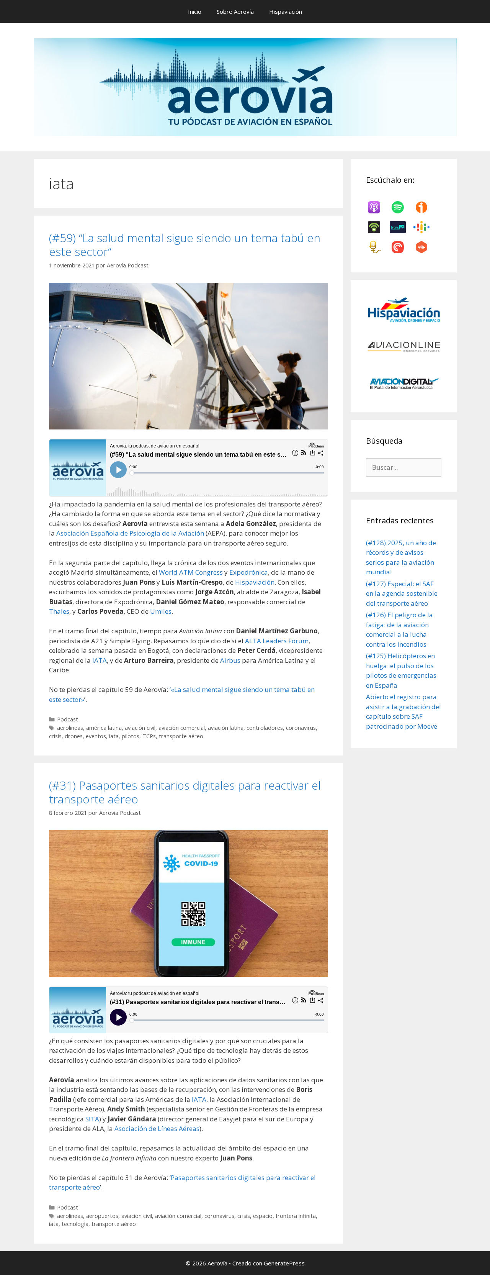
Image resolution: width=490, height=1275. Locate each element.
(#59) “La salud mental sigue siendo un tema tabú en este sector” (184, 244)
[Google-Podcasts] (425, 227)
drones (74, 736)
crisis (55, 736)
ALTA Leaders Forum (277, 640)
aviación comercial (181, 727)
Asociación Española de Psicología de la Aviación (130, 533)
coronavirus (301, 727)
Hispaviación (285, 11)
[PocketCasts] (401, 247)
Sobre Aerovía (235, 11)
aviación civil (140, 727)
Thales (59, 611)
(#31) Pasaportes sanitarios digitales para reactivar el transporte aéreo (185, 792)
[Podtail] (378, 247)
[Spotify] (401, 207)
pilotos (130, 736)
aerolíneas (70, 727)
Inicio (194, 11)
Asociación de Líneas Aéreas (156, 1128)
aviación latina (225, 727)
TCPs (149, 736)
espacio (263, 1215)
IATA (99, 660)
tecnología (75, 1223)
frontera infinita (296, 1215)
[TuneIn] (401, 227)
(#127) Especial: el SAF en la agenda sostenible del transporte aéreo (402, 593)
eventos (96, 736)
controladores (265, 727)
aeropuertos (102, 1215)
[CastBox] (425, 247)
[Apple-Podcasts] (378, 207)
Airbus (231, 660)
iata (114, 736)
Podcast (67, 719)
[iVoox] (425, 207)
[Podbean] (378, 227)
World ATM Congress (191, 572)
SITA (92, 1118)
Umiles (161, 611)
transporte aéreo (181, 736)
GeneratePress (284, 1263)
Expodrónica (248, 572)
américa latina (104, 727)
